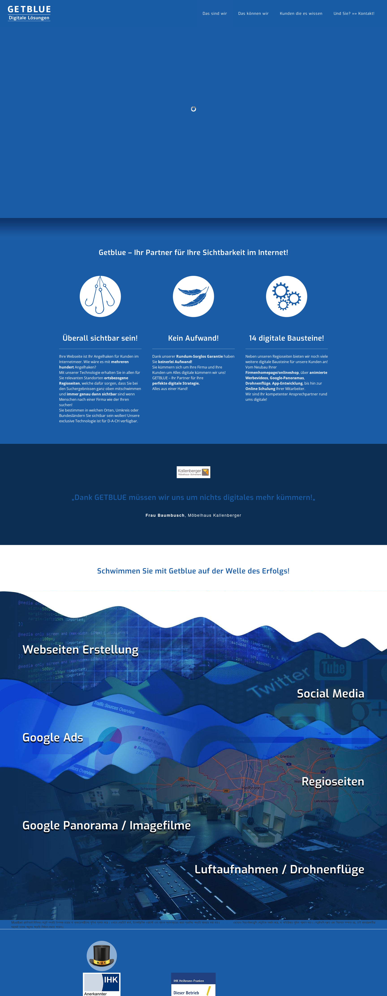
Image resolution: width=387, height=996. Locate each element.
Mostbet (226, 922)
